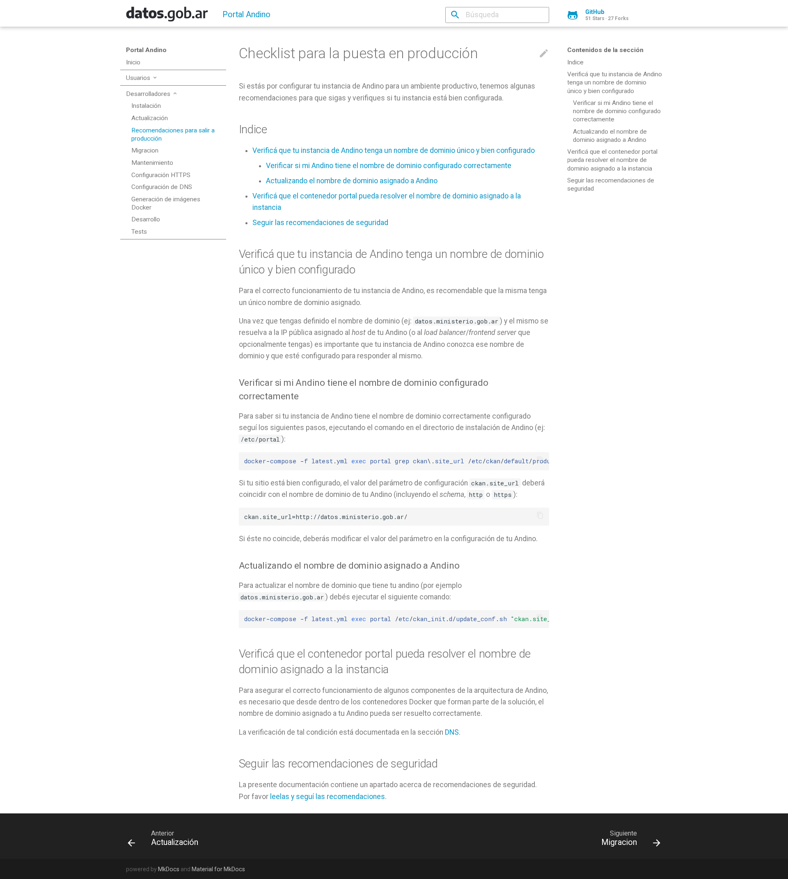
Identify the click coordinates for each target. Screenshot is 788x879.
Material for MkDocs (218, 869)
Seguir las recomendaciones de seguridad (610, 184)
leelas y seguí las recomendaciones (327, 796)
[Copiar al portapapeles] (540, 461)
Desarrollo (145, 219)
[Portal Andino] (167, 17)
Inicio (133, 62)
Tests (139, 231)
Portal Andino (146, 50)
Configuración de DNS (161, 187)
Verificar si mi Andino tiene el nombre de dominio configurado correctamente (617, 111)
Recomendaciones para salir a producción (173, 134)
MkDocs (168, 869)
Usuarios (139, 78)
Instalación (146, 105)
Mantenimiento (152, 162)
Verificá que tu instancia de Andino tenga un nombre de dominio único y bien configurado (614, 82)
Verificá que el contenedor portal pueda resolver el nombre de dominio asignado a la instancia (612, 160)
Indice (575, 62)
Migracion (144, 150)
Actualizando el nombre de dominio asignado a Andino (610, 135)
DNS (452, 732)
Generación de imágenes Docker (165, 203)
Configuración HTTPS (160, 175)
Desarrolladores (149, 94)
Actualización (149, 118)
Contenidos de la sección (605, 50)
